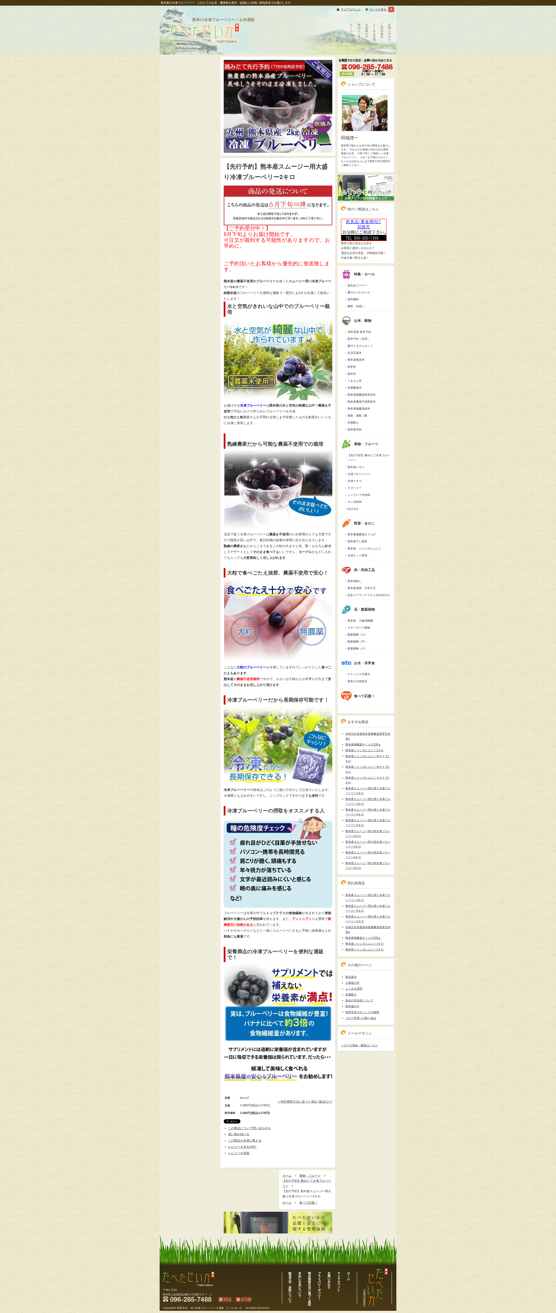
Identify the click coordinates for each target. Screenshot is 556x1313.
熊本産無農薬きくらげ (362, 534)
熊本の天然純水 (357, 681)
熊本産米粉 (355, 429)
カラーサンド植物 (359, 627)
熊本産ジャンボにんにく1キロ (364, 943)
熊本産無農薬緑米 (359, 408)
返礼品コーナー (357, 285)
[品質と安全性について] (366, 187)
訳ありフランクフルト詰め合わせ (369, 595)
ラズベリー (355, 488)
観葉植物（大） (357, 634)
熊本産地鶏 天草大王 (362, 588)
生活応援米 (355, 352)
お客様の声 (366, 49)
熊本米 (352, 373)
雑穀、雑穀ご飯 (357, 415)
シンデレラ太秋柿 (359, 494)
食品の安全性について (359, 1000)
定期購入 (353, 422)
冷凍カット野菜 (357, 555)
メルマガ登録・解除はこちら (359, 1045)
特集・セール (364, 274)
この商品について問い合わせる (249, 1128)
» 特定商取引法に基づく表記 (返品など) (305, 1101)
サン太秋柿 (355, 501)
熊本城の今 (352, 1006)
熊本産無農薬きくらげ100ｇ (363, 744)
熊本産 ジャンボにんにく (364, 548)
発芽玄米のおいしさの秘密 (362, 1012)
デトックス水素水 (359, 674)
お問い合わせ (389, 49)
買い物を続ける (238, 1134)
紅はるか (353, 508)
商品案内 (351, 977)
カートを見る (378, 9)
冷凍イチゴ (355, 481)
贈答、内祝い (356, 306)
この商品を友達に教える (244, 1140)
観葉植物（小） (357, 648)
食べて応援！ (308, 1202)
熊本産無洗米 (356, 359)
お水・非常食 (364, 663)
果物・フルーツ (310, 1175)
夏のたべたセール (359, 292)
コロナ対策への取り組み (360, 1018)
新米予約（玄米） (359, 338)
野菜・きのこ (364, 523)
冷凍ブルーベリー (359, 474)
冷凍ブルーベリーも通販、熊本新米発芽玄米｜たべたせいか (203, 49)
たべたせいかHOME (351, 52)
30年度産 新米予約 (359, 332)
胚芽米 (352, 367)
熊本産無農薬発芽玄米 (362, 394)
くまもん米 (355, 380)
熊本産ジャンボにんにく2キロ (364, 750)
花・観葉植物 (364, 609)
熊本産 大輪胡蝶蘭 (360, 620)
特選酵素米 (355, 387)
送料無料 (353, 299)
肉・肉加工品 (364, 570)
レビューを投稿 (238, 1153)
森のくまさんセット (360, 345)
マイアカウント (351, 9)
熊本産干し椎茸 (357, 541)
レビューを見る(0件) (242, 1147)
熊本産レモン (356, 467)
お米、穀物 (362, 320)
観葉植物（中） (357, 641)
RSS (221, 1304)
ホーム (286, 1175)
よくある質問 (374, 49)
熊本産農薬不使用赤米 (362, 401)
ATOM (240, 1304)
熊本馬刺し (355, 581)
